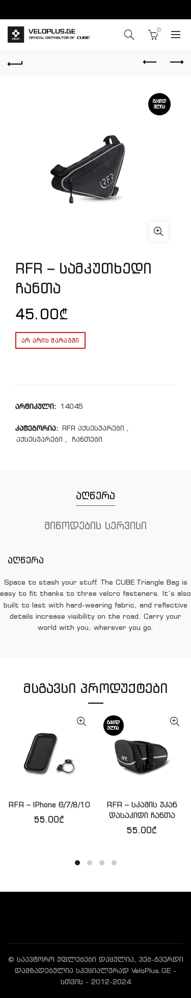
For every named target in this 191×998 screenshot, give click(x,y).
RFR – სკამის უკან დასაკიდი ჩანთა (141, 810)
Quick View (82, 722)
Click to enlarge (158, 231)
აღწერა (95, 495)
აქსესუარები (39, 439)
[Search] (129, 34)
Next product (175, 62)
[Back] (15, 62)
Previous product (150, 62)
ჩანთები (87, 439)
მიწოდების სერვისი (95, 525)
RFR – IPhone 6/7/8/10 (49, 804)
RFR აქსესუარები (93, 428)
